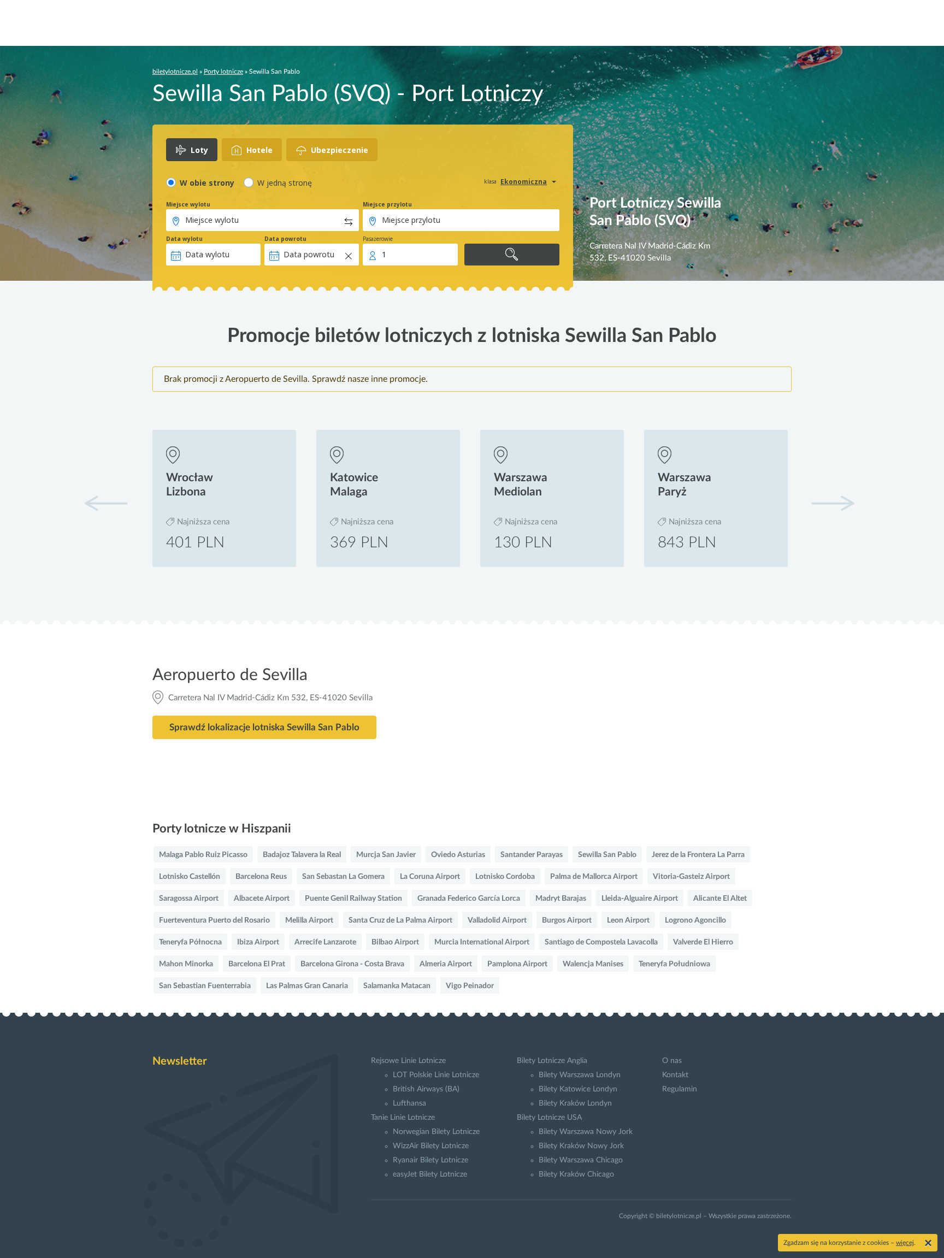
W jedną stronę (284, 183)
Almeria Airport (446, 964)
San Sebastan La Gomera (343, 877)
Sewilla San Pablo (607, 855)
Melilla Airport (309, 920)
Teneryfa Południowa (674, 964)
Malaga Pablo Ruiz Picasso (203, 855)
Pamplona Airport (517, 964)
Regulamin (679, 1089)
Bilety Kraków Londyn (575, 1103)
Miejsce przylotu (387, 204)
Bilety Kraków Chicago (576, 1174)
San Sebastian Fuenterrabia (205, 986)
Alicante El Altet (720, 898)
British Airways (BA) (426, 1089)
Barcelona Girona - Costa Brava (352, 964)
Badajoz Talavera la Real (302, 855)
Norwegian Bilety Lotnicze (436, 1132)
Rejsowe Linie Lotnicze (408, 1061)
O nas (672, 1061)
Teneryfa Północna (190, 942)
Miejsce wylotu (188, 204)
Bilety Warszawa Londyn (580, 1075)
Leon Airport (628, 920)
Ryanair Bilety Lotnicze (430, 1160)
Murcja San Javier (386, 855)
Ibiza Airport (258, 942)
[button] (832, 503)
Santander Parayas (531, 855)
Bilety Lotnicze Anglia (552, 1061)
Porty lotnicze (223, 71)
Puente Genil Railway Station (353, 898)
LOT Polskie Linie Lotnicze (436, 1075)
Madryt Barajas (560, 898)
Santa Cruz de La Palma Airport (400, 920)
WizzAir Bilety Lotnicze (431, 1146)
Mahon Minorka (186, 964)
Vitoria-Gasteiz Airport (691, 877)
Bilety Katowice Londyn (578, 1089)
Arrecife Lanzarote (325, 942)
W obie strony (207, 183)
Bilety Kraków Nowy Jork (581, 1146)
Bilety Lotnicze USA (549, 1117)
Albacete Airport (262, 898)
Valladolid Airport (497, 920)
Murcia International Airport (481, 942)
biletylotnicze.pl (175, 71)
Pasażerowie (378, 239)
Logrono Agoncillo (695, 920)
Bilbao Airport (395, 942)
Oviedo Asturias (458, 855)
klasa (490, 181)
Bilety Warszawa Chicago (581, 1160)
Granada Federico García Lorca (468, 898)
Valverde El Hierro (703, 942)
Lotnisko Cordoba (505, 877)
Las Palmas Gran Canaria (307, 986)
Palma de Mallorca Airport (594, 877)
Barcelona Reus (261, 877)
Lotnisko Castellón (189, 877)
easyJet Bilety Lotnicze (430, 1174)
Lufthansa (409, 1103)
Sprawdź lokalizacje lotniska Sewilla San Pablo (264, 727)
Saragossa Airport (189, 898)
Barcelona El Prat (256, 964)
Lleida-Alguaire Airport (639, 898)
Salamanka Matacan (396, 986)
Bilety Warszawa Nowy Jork (586, 1132)
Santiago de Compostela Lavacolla (601, 942)
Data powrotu (285, 239)
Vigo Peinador (470, 986)
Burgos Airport (567, 920)
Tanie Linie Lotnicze (403, 1117)
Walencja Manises (593, 964)
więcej (905, 1242)
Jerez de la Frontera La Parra (698, 855)
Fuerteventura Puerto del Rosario (214, 920)
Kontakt (675, 1075)
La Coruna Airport (430, 877)
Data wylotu (184, 239)
